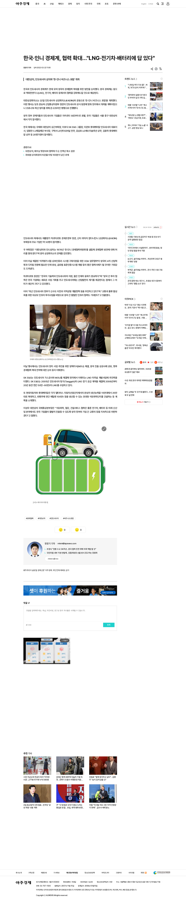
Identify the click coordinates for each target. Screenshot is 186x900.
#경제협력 (29, 518)
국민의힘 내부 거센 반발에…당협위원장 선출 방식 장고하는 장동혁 (72, 553)
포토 (106, 4)
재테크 (61, 4)
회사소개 (19, 873)
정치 (78, 4)
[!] (162, 79)
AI (44, 4)
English (143, 4)
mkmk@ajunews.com (67, 543)
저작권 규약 (105, 873)
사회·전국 (88, 4)
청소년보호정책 (90, 873)
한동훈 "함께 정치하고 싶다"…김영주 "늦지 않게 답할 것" (102, 778)
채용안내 (44, 873)
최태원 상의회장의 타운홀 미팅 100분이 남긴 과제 (47, 155)
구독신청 (31, 873)
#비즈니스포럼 (68, 518)
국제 (98, 4)
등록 (108, 625)
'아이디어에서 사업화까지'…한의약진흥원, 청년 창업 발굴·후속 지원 (145, 249)
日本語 (150, 4)
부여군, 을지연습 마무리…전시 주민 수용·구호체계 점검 (145, 271)
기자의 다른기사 (53, 559)
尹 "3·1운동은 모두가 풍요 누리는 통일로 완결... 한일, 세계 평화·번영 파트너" (69, 806)
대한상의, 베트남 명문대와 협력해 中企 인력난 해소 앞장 (50, 151)
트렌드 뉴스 (130, 78)
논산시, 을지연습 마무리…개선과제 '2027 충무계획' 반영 (145, 260)
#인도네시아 (54, 518)
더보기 (136, 403)
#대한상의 (41, 518)
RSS (142, 873)
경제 (70, 4)
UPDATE (156, 227)
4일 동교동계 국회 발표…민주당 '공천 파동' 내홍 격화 (37, 806)
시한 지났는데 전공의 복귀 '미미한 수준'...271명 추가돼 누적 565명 (36, 778)
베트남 (160, 362)
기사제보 (56, 873)
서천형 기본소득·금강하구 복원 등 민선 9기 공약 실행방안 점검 (144, 238)
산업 (52, 4)
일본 (152, 362)
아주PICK (129, 299)
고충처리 (119, 873)
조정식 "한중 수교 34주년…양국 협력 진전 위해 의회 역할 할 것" (71, 549)
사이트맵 (131, 873)
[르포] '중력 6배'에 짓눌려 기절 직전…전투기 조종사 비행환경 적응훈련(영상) (69, 778)
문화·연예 (117, 4)
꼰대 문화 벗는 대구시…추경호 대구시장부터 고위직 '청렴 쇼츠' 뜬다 (145, 282)
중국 (37, 4)
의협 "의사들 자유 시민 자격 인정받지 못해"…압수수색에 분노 (102, 806)
